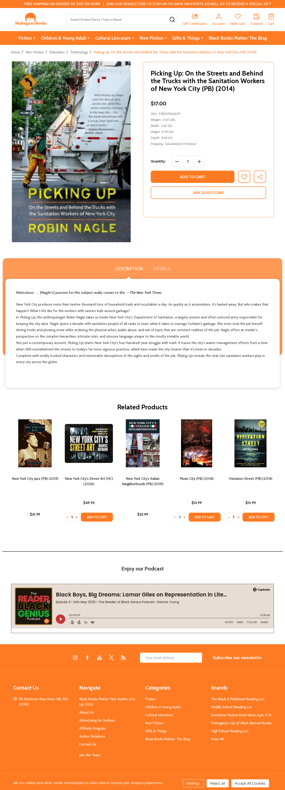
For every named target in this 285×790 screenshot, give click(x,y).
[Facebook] (87, 658)
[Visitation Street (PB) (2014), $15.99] (250, 443)
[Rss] (123, 658)
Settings (193, 783)
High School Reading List (229, 731)
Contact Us (87, 744)
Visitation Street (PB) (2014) (250, 478)
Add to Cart (192, 176)
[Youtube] (99, 658)
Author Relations (92, 736)
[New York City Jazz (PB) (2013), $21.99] (35, 443)
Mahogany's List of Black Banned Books (241, 723)
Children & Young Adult (63, 38)
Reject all (217, 783)
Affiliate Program (92, 728)
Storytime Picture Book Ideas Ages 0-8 (241, 715)
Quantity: (158, 161)
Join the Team (89, 755)
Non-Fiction (151, 38)
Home (15, 52)
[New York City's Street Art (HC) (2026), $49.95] (89, 443)
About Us (86, 712)
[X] (111, 658)
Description (129, 268)
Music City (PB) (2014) (197, 478)
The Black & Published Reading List (238, 699)
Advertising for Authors (97, 720)
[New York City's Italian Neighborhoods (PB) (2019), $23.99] (143, 443)
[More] (34, 38)
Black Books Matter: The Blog (238, 38)
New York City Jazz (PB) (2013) (35, 478)
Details (161, 268)
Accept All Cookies (250, 783)
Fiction (25, 38)
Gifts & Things (186, 38)
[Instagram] (75, 658)
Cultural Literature (113, 38)
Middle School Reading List (231, 707)
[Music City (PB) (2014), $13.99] (197, 443)
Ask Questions (208, 192)
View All (217, 739)
